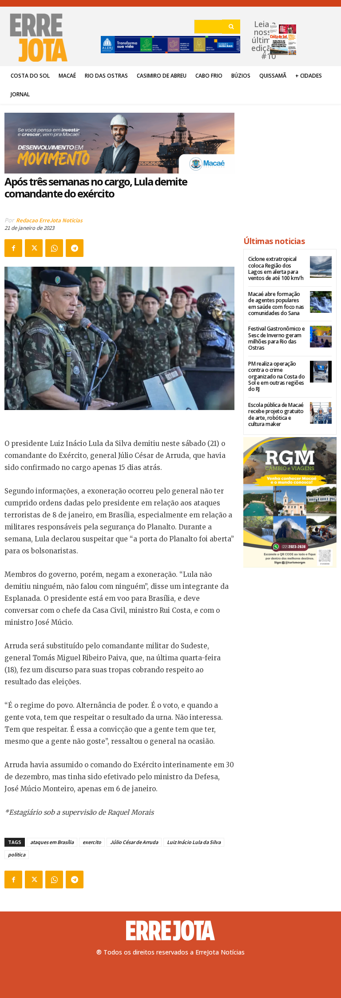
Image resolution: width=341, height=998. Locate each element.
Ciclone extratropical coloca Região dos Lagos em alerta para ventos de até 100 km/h (275, 268)
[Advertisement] (290, 166)
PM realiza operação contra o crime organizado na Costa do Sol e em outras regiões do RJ (276, 376)
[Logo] (170, 930)
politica (16, 854)
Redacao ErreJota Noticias (49, 220)
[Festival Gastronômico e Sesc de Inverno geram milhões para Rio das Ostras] (321, 336)
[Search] (231, 27)
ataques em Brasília (52, 842)
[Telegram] (74, 248)
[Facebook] (13, 248)
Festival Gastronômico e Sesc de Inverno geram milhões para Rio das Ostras (276, 338)
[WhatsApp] (54, 248)
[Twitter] (34, 248)
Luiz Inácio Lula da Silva (194, 842)
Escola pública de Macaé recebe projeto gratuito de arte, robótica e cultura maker (276, 414)
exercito (92, 842)
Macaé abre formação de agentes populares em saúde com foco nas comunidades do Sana (276, 303)
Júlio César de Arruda (134, 842)
